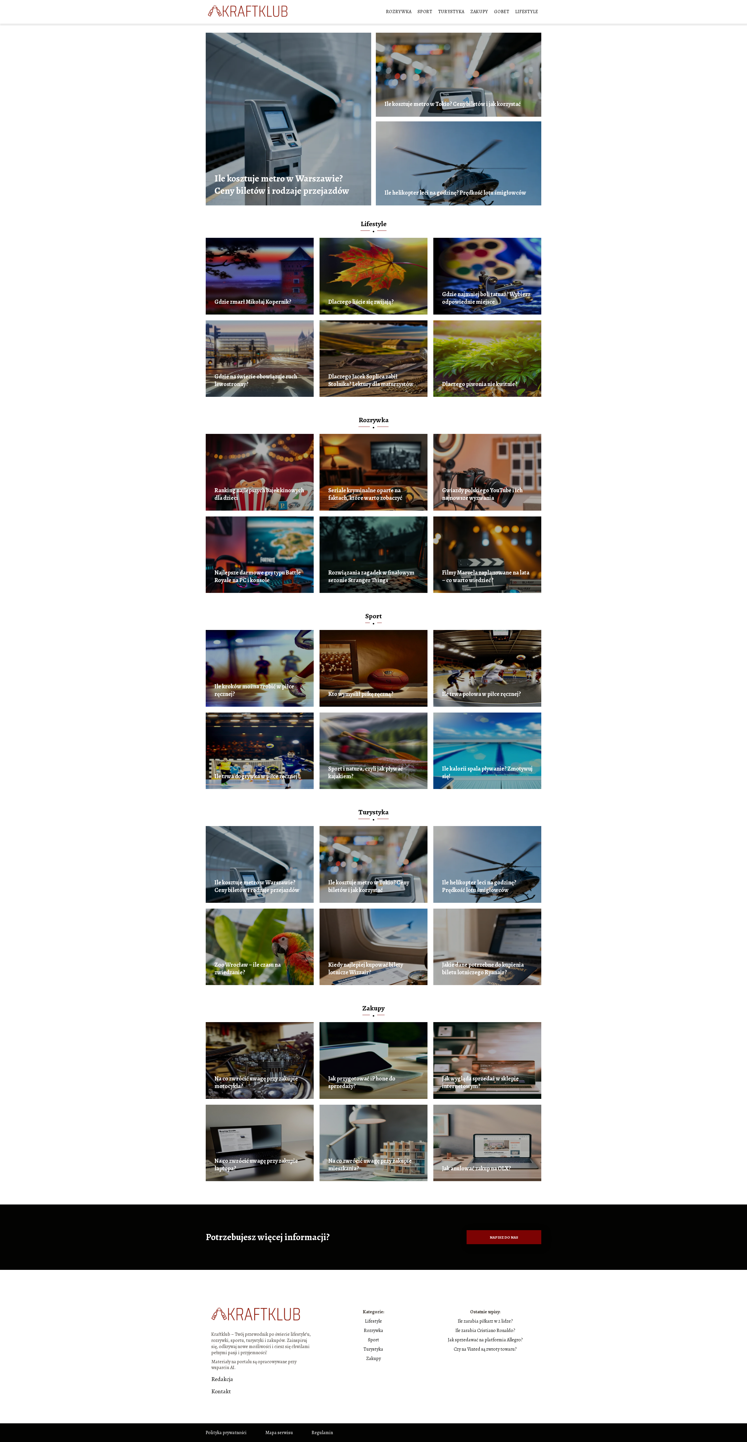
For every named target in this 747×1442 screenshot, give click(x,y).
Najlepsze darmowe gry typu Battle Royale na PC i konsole (257, 576)
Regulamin (322, 1432)
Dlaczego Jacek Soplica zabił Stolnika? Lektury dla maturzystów (370, 380)
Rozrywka (399, 11)
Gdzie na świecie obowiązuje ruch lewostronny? (255, 380)
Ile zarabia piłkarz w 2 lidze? (485, 1321)
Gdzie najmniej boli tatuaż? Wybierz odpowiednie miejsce (486, 298)
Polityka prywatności (226, 1432)
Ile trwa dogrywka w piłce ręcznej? (257, 776)
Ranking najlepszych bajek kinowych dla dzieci (259, 494)
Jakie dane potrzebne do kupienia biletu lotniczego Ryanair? (483, 968)
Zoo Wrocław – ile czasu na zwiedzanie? (247, 968)
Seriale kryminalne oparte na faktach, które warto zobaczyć (365, 494)
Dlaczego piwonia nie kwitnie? (479, 384)
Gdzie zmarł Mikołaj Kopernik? (252, 302)
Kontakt (221, 1391)
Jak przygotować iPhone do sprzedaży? (361, 1082)
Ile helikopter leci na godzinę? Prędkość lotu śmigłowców (455, 193)
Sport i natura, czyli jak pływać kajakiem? (365, 772)
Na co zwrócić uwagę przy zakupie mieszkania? (370, 1164)
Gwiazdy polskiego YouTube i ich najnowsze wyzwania (482, 494)
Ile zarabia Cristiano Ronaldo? (485, 1330)
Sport (425, 11)
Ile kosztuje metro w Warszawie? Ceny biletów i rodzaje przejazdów (281, 184)
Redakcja (222, 1379)
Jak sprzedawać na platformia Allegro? (485, 1340)
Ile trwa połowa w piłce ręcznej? (481, 694)
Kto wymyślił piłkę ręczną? (360, 694)
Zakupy (479, 11)
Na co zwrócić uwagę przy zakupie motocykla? (256, 1082)
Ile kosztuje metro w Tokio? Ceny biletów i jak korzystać (453, 104)
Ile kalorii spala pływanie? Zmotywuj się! (487, 772)
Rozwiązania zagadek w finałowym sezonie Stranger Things (371, 576)
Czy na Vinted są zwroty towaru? (485, 1349)
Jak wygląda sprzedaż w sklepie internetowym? (480, 1082)
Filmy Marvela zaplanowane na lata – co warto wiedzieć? (485, 576)
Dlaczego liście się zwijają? (361, 302)
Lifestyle (526, 11)
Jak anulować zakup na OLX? (476, 1168)
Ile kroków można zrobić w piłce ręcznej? (254, 690)
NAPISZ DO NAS (504, 1237)
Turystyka (451, 11)
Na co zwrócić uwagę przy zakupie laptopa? (256, 1164)
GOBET (501, 11)
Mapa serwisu (279, 1432)
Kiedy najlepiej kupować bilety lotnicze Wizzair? (365, 968)
